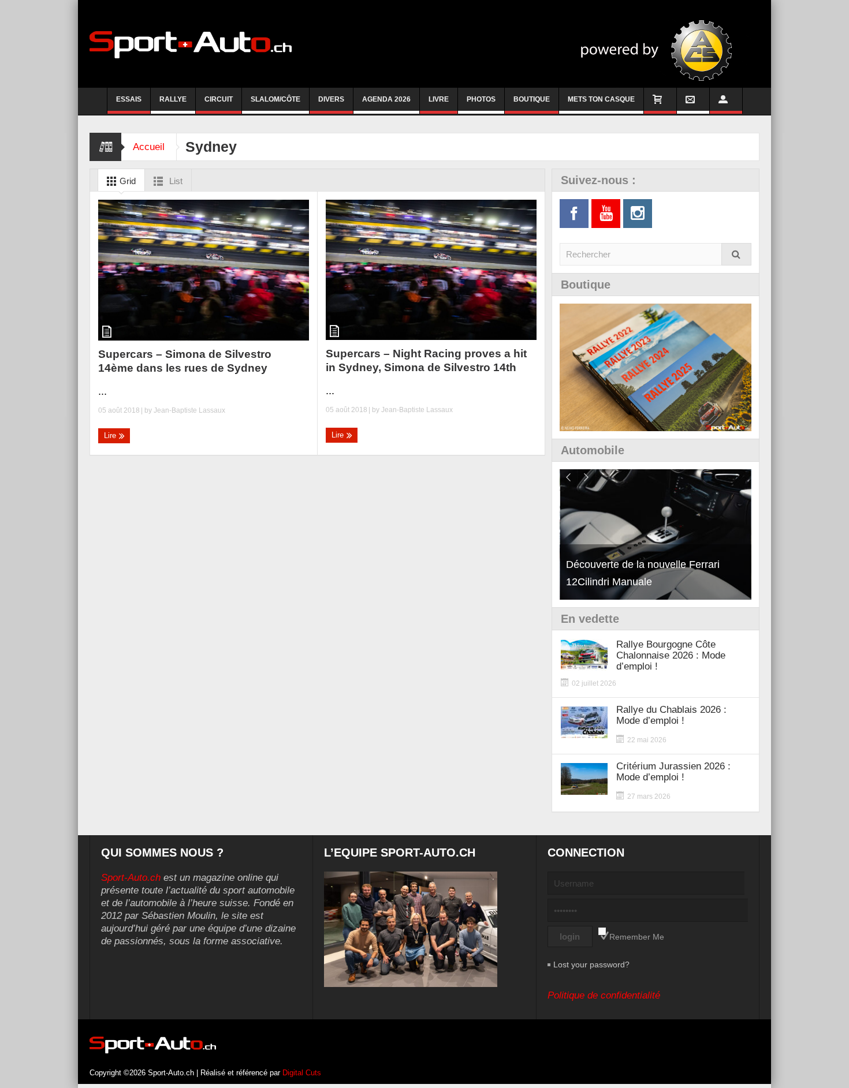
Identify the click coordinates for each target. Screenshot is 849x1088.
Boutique (531, 99)
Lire (111, 435)
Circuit (218, 99)
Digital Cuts (301, 1072)
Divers (331, 99)
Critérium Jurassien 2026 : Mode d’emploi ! (673, 772)
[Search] (736, 254)
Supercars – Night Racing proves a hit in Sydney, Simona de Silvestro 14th (426, 360)
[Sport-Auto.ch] (191, 44)
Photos (481, 99)
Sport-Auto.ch (131, 877)
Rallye (173, 99)
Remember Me (636, 936)
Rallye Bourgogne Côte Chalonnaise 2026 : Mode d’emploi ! (670, 655)
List (175, 181)
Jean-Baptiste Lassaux (189, 410)
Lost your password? (591, 964)
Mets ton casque (601, 99)
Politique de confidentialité (604, 995)
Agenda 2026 (386, 99)
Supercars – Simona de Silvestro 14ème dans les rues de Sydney (184, 361)
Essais (129, 99)
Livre (439, 99)
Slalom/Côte (275, 99)
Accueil (149, 146)
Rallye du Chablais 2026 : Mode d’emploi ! (671, 715)
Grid (126, 181)
